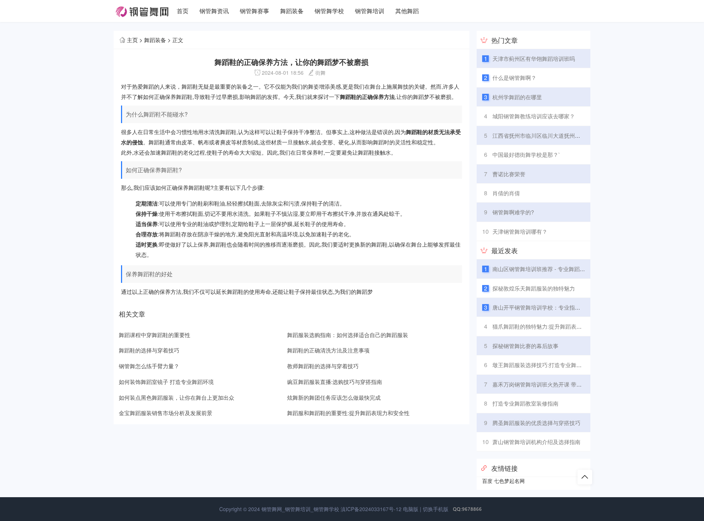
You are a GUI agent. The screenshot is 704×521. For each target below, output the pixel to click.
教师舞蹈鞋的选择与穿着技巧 (323, 366)
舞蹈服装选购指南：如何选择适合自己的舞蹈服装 (347, 335)
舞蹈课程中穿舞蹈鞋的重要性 (154, 335)
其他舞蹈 (407, 11)
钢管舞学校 (329, 11)
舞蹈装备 (292, 11)
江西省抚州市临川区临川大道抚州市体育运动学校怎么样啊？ (566, 135)
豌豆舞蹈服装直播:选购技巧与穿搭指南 (334, 381)
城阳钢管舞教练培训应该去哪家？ (533, 116)
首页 (182, 11)
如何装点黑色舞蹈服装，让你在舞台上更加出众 (176, 397)
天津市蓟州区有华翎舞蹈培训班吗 (533, 58)
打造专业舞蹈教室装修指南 (525, 403)
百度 (487, 480)
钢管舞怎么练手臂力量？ (149, 366)
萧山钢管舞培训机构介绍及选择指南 (536, 442)
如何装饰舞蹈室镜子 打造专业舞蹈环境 (166, 381)
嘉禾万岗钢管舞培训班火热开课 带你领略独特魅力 (553, 384)
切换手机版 (435, 509)
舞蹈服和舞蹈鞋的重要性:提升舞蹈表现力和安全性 (348, 413)
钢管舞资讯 (214, 11)
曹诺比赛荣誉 (508, 174)
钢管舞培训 (369, 11)
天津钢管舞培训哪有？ (519, 231)
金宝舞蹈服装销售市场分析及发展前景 (165, 413)
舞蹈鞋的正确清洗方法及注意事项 (328, 350)
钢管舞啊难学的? (513, 212)
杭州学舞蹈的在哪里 (517, 97)
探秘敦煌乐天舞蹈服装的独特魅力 (533, 288)
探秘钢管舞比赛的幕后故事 (525, 346)
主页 (132, 40)
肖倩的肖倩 (506, 193)
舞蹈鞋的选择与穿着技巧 (149, 350)
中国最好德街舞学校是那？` (526, 154)
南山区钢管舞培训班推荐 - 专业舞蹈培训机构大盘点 (555, 269)
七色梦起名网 (509, 480)
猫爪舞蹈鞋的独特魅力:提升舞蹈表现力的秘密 (548, 326)
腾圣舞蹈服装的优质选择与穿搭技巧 (536, 422)
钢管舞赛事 (254, 11)
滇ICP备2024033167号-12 (371, 509)
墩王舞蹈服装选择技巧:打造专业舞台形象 (542, 365)
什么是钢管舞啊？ (514, 77)
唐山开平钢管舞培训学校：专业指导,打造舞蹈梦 (550, 307)
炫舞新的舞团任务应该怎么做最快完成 (334, 397)
